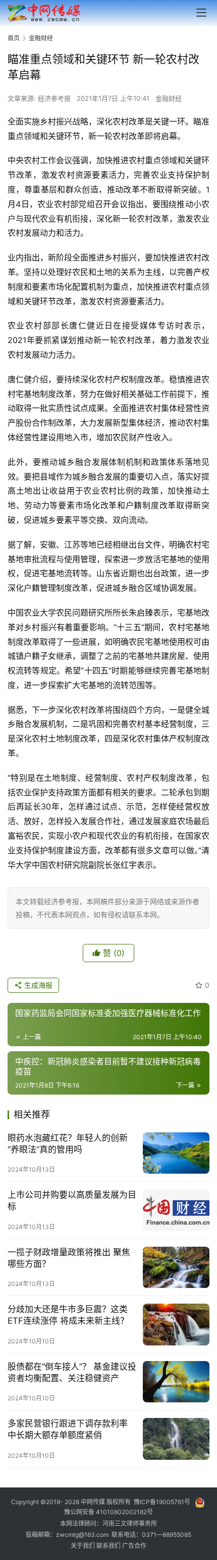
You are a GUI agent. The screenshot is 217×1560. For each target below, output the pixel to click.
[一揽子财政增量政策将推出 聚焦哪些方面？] (176, 1267)
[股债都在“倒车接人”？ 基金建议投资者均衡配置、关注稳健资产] (176, 1382)
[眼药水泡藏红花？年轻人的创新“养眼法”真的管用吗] (176, 1153)
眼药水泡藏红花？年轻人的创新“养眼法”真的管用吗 (68, 1144)
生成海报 (37, 985)
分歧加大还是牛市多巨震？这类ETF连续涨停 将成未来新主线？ (68, 1315)
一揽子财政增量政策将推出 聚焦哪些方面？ (69, 1258)
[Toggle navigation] (201, 13)
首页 (14, 38)
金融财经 (168, 98)
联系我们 (109, 1545)
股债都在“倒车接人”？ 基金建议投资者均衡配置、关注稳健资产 (72, 1372)
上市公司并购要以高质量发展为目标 (72, 1200)
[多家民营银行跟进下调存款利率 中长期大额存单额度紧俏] (176, 1439)
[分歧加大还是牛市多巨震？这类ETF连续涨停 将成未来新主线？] (176, 1324)
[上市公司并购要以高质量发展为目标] (176, 1210)
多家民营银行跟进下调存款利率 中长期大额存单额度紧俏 (68, 1429)
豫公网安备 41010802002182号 (108, 1512)
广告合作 (134, 1545)
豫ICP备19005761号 (162, 1502)
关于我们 (83, 1545)
